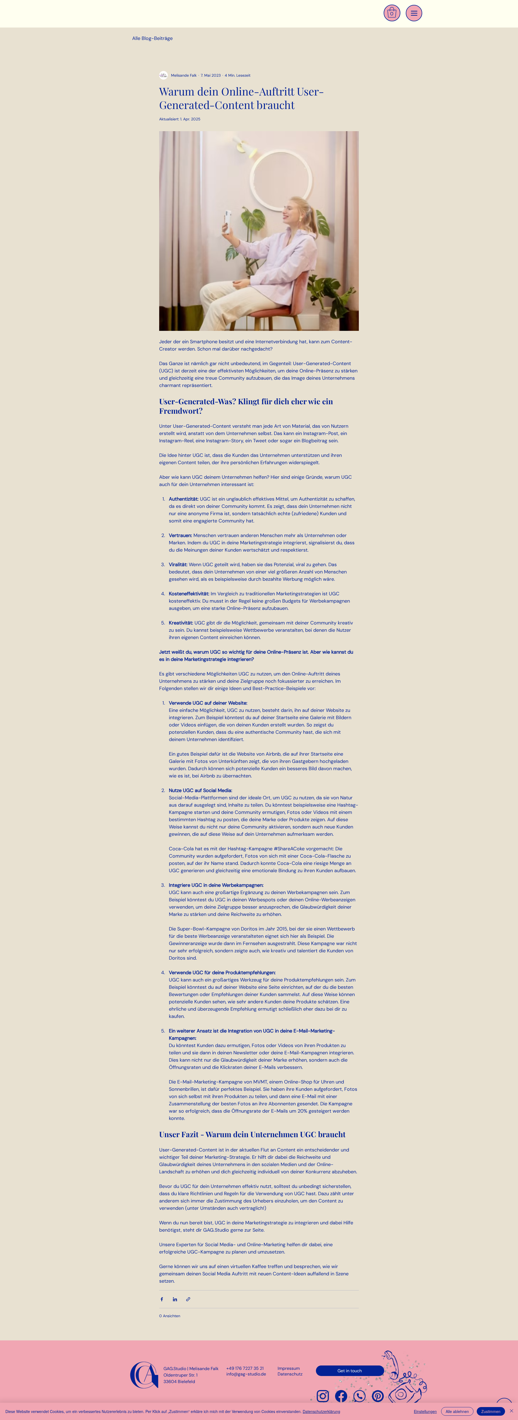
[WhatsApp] (359, 1396)
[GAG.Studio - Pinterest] (378, 1396)
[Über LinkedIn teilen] (175, 1299)
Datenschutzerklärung (321, 1411)
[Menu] (414, 13)
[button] (391, 12)
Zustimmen (490, 1411)
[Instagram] (323, 1396)
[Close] (511, 1411)
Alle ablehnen (457, 1411)
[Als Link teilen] (188, 1299)
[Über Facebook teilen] (161, 1299)
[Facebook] (341, 1396)
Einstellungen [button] (425, 1411)
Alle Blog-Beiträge (152, 38)
